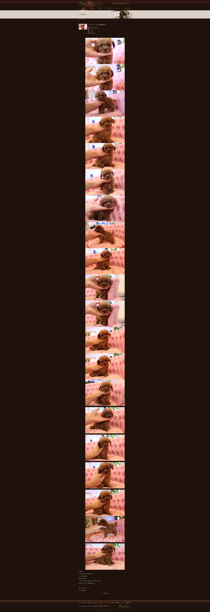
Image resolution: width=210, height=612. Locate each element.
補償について (96, 602)
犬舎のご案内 (112, 602)
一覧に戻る (106, 593)
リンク (122, 602)
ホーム (80, 19)
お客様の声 (101, 602)
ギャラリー (106, 602)
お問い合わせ (117, 602)
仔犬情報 (84, 602)
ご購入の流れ (90, 602)
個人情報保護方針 (127, 602)
